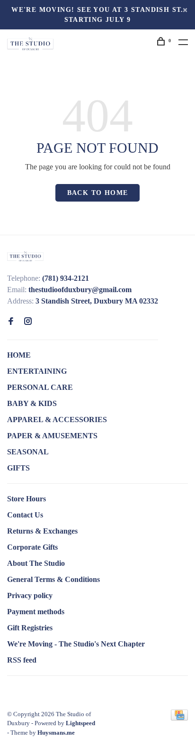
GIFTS (18, 468)
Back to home (97, 192)
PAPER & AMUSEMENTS (52, 436)
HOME (19, 355)
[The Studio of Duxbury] (25, 255)
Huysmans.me (56, 732)
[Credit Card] (179, 718)
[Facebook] (11, 322)
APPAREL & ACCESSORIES (57, 419)
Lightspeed (80, 723)
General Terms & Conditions (53, 579)
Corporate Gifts (32, 547)
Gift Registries (30, 628)
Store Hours (26, 499)
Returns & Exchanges (42, 531)
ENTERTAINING (37, 371)
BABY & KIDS (32, 403)
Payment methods (35, 612)
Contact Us (25, 515)
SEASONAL (28, 452)
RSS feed (21, 660)
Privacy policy (30, 595)
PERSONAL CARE (40, 387)
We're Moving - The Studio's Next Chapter (76, 644)
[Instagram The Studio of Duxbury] (28, 322)
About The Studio (36, 563)
